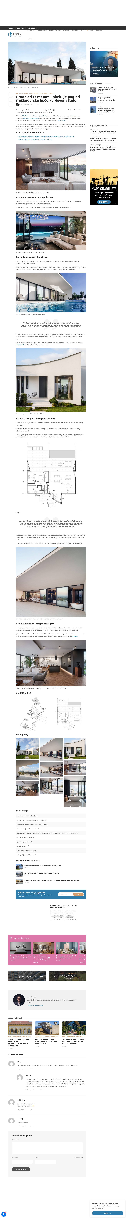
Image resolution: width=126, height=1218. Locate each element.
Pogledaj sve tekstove (35, 1005)
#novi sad (69, 915)
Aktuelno (31, 30)
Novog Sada (61, 120)
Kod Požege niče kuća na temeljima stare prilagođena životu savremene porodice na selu (46, 136)
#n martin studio (56, 913)
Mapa (82, 30)
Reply (32, 1069)
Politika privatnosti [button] (98, 1208)
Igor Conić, (21, 104)
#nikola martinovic (57, 915)
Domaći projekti (22, 93)
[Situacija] (33, 714)
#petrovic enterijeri (57, 917)
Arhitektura (41, 30)
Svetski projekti (51, 1036)
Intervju (66, 30)
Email (37, 1157)
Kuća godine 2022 (47, 93)
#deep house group (57, 911)
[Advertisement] (31, 917)
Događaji (99, 30)
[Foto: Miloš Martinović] (27, 748)
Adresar (30, 39)
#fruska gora (70, 911)
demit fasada (20, 345)
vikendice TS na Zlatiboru (31, 118)
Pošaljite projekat (20, 28)
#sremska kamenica (71, 919)
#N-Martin (68, 913)
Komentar (15, 1140)
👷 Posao (90, 30)
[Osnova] (69, 714)
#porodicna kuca (56, 919)
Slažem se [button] (107, 1213)
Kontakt (10, 28)
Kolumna (75, 30)
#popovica (70, 917)
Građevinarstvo (54, 30)
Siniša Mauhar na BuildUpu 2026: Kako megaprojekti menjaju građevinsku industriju (103, 69)
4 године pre (20, 1069)
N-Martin (43, 116)
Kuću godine (74, 116)
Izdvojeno (34, 93)
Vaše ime (15, 1157)
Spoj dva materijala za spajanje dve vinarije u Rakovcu (35, 139)
